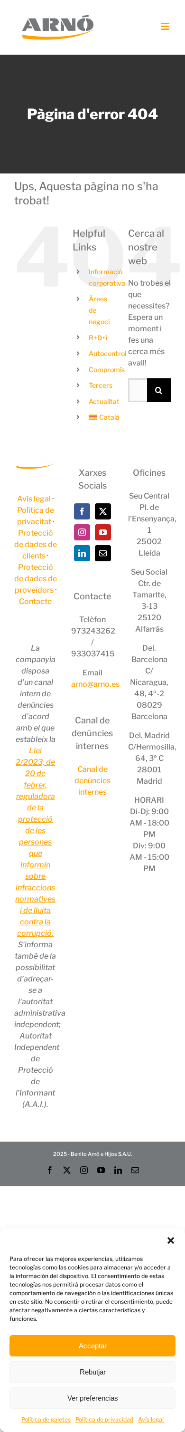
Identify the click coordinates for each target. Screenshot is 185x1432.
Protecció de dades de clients (35, 544)
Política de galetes (46, 1419)
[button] (171, 1240)
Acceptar (93, 1346)
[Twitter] (103, 511)
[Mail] (103, 553)
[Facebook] (82, 511)
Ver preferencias (92, 1398)
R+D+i (98, 338)
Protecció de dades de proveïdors (35, 579)
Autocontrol (107, 353)
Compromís (107, 369)
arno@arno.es (95, 684)
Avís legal (151, 1419)
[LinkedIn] (82, 553)
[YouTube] (103, 532)
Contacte (35, 601)
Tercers (100, 385)
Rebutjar (93, 1372)
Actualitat (104, 401)
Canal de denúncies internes (92, 781)
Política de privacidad (104, 1419)
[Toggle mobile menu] (166, 26)
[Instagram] (82, 532)
